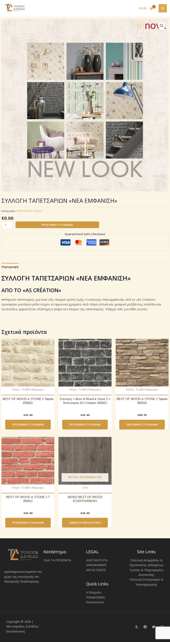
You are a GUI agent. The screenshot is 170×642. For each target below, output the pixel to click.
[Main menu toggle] (163, 8)
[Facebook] (145, 627)
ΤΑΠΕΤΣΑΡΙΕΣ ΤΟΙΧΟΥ (29, 211)
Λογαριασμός (95, 597)
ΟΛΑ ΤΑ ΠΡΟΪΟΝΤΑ (57, 560)
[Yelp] (136, 627)
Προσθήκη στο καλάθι (57, 225)
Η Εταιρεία (93, 592)
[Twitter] (153, 627)
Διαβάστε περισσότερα (85, 522)
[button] (161, 25)
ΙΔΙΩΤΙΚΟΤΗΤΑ (97, 560)
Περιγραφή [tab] (9, 267)
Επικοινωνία (95, 602)
